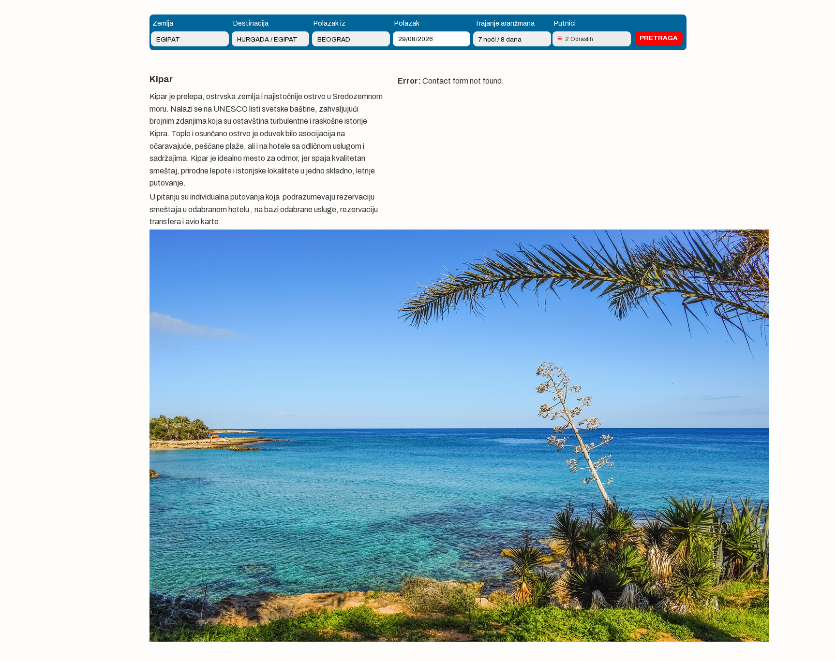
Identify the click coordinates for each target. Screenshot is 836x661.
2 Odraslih (579, 39)
